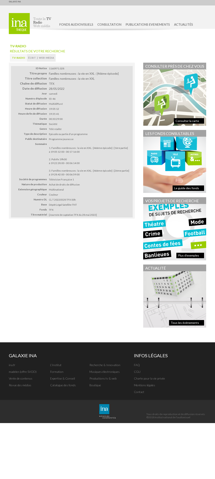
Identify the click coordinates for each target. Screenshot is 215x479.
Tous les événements (185, 322)
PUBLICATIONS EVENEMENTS (148, 24)
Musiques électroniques (104, 371)
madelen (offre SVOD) (23, 371)
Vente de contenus (20, 378)
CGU (137, 371)
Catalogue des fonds (63, 385)
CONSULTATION (109, 24)
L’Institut (56, 365)
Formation (56, 371)
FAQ (137, 365)
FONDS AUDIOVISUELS (76, 24)
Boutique (95, 385)
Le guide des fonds (186, 188)
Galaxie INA (15, 2)
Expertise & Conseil (62, 378)
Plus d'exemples (188, 255)
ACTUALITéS (183, 24)
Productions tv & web (103, 378)
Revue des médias (20, 385)
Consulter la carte (187, 121)
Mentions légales (144, 385)
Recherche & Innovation (104, 365)
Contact (139, 392)
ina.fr (12, 365)
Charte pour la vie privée (149, 378)
